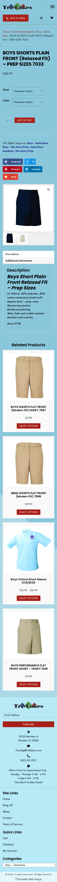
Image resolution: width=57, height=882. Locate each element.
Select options (29, 426)
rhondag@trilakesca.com (28, 750)
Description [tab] (12, 254)
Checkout (8, 845)
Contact (7, 818)
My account (10, 851)
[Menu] (52, 6)
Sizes (6, 89)
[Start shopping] (51, 17)
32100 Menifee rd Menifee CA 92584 (28, 738)
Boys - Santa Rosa (37, 143)
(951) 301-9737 (28, 760)
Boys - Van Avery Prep (16, 147)
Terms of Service (12, 824)
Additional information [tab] (18, 261)
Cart (5, 838)
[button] (15, 18)
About (6, 812)
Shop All (7, 805)
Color (6, 100)
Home (6, 32)
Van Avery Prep (24, 151)
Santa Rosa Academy (23, 32)
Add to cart (24, 120)
